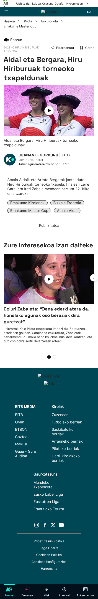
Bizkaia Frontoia (67, 203)
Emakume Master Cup (29, 210)
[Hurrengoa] (87, 3)
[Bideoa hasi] (49, 110)
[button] (93, 277)
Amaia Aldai (67, 210)
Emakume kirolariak (27, 203)
